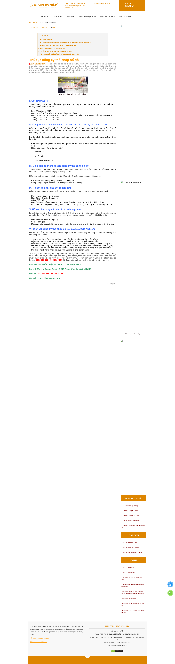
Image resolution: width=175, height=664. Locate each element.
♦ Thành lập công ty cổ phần (130, 515)
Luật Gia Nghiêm (38, 64)
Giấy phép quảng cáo (129, 598)
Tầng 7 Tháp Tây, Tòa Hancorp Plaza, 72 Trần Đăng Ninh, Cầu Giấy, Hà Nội (75, 6)
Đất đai (44, 27)
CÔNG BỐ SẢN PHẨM (107, 17)
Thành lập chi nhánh (128, 525)
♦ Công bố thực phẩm (128, 572)
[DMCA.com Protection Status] (117, 651)
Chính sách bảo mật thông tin (38, 642)
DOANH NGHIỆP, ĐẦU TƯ (87, 17)
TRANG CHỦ (45, 17)
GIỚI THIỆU (58, 17)
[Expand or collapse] (105, 35)
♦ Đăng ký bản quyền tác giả (130, 547)
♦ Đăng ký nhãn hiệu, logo (129, 542)
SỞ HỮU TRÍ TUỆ (125, 17)
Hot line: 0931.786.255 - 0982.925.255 (130, 5)
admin (54, 27)
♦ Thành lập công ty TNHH (129, 510)
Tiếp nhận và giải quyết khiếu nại (39, 638)
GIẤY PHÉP (70, 17)
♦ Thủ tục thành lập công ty (129, 506)
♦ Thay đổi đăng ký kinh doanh (130, 520)
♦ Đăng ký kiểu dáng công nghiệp (131, 552)
